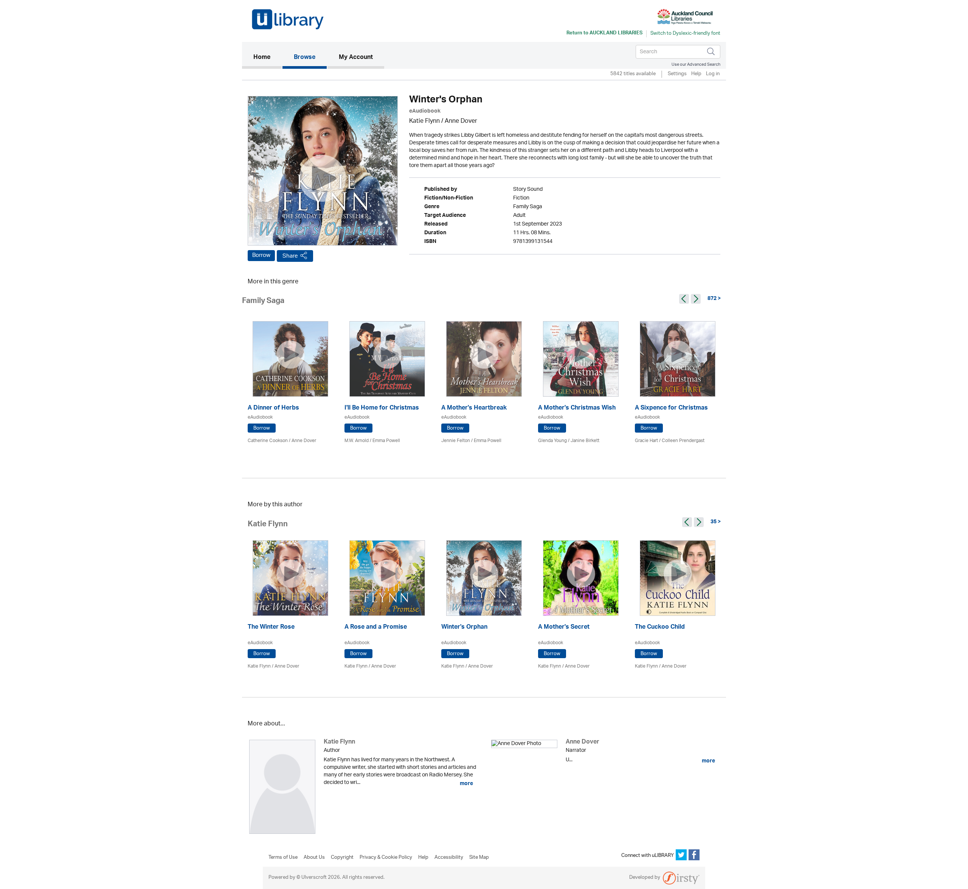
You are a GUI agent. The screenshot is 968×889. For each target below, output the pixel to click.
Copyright (342, 857)
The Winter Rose (271, 627)
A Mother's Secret (563, 627)
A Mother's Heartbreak (474, 408)
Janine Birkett (585, 441)
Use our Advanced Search (696, 64)
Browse (304, 58)
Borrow (261, 255)
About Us (314, 857)
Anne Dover (461, 121)
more (466, 783)
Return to (604, 34)
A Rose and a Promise (375, 627)
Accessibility (448, 857)
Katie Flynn (424, 121)
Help (696, 74)
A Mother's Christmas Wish (577, 408)
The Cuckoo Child (660, 627)
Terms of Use (283, 857)
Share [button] (290, 255)
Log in (713, 74)
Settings (677, 74)
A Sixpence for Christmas (671, 408)
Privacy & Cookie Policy (386, 857)
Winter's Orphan (464, 627)
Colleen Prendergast (683, 441)
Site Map (479, 857)
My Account (356, 58)
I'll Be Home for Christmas (381, 408)
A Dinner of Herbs (273, 408)
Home (267, 57)
